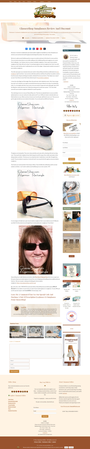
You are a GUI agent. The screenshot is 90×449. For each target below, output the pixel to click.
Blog (19, 1)
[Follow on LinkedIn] (77, 111)
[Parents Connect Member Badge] (71, 321)
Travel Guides (11, 405)
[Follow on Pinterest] (68, 111)
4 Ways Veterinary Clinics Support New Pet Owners (71, 225)
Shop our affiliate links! (71, 120)
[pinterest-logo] (37, 49)
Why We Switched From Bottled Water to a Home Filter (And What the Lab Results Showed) (17, 334)
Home (10, 1)
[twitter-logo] (30, 49)
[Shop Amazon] (79, 111)
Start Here (10, 399)
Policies (34, 1)
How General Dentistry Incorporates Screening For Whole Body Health (52, 334)
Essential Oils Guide (13, 401)
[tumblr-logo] (44, 49)
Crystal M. (27, 38)
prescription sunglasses (43, 77)
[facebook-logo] (26, 49)
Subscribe (29, 1)
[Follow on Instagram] (64, 111)
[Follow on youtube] (71, 111)
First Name (65, 142)
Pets (9, 408)
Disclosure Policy (46, 442)
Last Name (65, 147)
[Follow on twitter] (75, 111)
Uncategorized (67, 213)
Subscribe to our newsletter (69, 133)
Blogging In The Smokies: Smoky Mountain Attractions (76, 305)
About (15, 1)
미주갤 (71, 328)
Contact (49, 1)
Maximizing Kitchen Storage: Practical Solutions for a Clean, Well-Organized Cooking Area (72, 245)
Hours (24, 1)
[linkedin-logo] (34, 49)
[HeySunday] (72, 204)
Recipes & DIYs (11, 403)
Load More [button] (72, 256)
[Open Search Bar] (45, 20)
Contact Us (71, 100)
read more (50, 314)
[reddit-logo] (41, 49)
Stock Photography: (70, 406)
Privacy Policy (37, 442)
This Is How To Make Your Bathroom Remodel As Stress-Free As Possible (34, 334)
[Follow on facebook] (73, 111)
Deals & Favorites (12, 410)
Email (64, 152)
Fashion (63, 38)
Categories (42, 1)
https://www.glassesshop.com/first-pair (26, 283)
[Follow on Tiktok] (66, 111)
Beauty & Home (12, 407)
